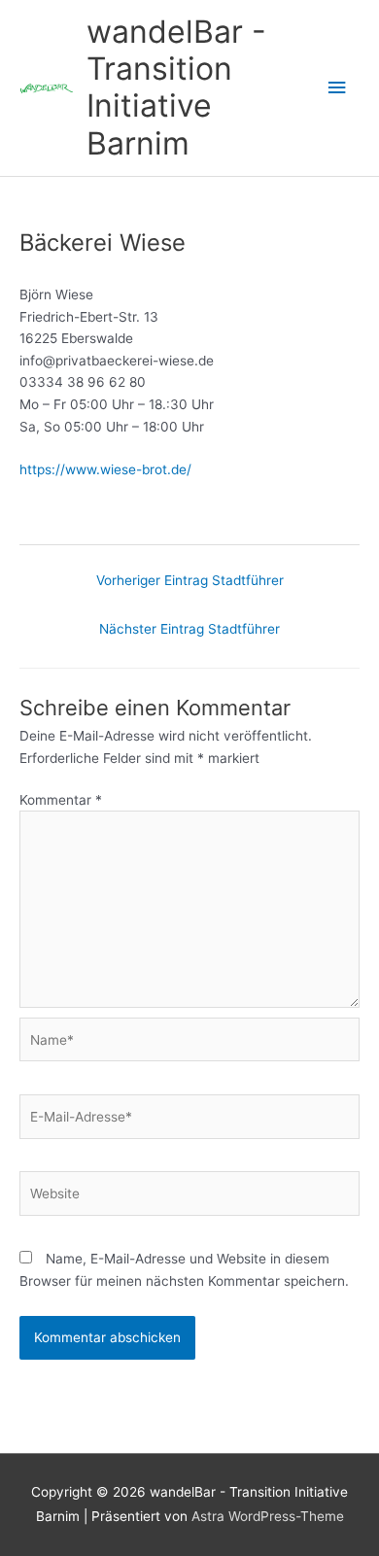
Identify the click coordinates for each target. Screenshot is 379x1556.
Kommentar (60, 800)
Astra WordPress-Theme (267, 1516)
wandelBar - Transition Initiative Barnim (176, 87)
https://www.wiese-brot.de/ (105, 469)
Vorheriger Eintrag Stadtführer (190, 580)
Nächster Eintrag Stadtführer (189, 629)
